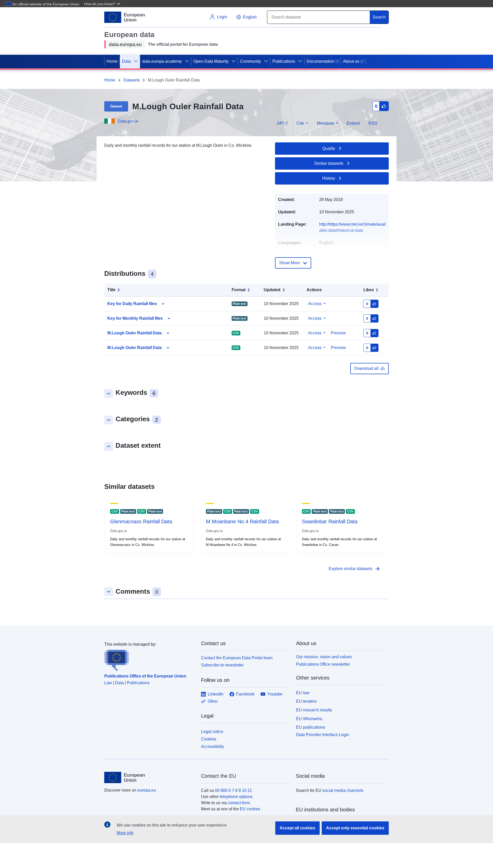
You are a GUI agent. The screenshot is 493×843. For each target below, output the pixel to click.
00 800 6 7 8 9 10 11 (233, 790)
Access (314, 303)
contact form (239, 803)
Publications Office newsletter (323, 664)
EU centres (250, 809)
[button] (102, 3)
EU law (302, 693)
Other (213, 701)
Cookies (208, 739)
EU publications (310, 727)
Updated (272, 290)
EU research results (314, 710)
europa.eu (146, 790)
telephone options (236, 796)
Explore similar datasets (355, 569)
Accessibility (212, 746)
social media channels (343, 790)
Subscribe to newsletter (222, 665)
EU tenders (306, 701)
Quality (328, 148)
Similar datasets (328, 163)
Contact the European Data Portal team (236, 658)
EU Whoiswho (309, 719)
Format (238, 290)
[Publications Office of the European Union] (149, 659)
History (328, 178)
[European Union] (149, 777)
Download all (366, 368)
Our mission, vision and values (324, 657)
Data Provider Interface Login (322, 734)
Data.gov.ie (128, 121)
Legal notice (212, 731)
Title (111, 290)
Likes (368, 290)
